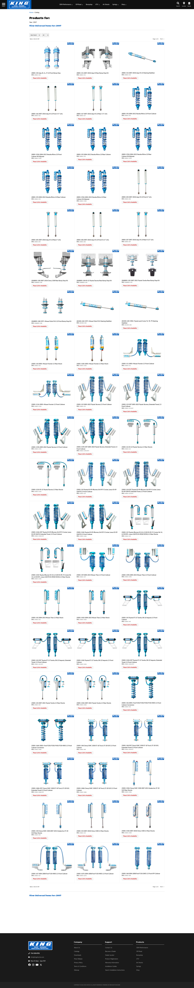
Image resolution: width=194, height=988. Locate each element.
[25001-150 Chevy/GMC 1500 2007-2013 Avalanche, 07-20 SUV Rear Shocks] (51, 815)
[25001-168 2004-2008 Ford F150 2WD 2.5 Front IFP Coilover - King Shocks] (160, 844)
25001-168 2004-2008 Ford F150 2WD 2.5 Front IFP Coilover (141, 873)
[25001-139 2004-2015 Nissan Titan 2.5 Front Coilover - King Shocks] (115, 545)
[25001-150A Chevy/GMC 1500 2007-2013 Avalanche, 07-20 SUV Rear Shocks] (142, 772)
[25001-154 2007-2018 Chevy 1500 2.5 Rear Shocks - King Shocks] (115, 801)
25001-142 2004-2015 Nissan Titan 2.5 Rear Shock (47, 617)
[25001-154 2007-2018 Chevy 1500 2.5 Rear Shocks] (97, 815)
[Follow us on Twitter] (41, 965)
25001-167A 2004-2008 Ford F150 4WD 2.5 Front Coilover (95, 874)
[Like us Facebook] (29, 965)
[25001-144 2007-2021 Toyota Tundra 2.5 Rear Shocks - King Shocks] (70, 673)
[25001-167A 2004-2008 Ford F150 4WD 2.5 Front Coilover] (97, 858)
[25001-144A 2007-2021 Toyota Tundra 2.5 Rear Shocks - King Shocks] (115, 673)
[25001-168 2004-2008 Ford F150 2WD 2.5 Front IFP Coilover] (142, 858)
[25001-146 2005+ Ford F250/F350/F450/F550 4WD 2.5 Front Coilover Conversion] (142, 687)
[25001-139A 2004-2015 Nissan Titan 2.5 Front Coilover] (142, 559)
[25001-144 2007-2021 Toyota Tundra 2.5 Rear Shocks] (51, 687)
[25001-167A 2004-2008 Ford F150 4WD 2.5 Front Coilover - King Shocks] (115, 844)
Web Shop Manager (114, 984)
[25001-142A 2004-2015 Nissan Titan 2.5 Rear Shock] (97, 602)
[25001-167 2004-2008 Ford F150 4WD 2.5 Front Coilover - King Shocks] (70, 844)
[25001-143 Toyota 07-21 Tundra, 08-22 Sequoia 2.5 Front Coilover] (142, 602)
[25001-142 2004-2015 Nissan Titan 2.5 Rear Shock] (51, 602)
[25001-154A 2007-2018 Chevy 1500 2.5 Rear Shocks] (142, 815)
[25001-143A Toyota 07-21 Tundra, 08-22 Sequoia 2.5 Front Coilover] (97, 644)
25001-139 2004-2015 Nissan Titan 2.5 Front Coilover (93, 575)
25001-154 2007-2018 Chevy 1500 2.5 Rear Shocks (93, 831)
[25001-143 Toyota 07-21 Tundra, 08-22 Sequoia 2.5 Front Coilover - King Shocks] (160, 588)
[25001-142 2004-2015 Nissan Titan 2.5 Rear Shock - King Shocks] (70, 588)
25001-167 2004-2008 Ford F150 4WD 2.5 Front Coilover (49, 874)
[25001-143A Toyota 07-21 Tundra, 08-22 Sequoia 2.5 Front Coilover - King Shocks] (115, 630)
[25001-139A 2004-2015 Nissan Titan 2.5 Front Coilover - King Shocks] (160, 545)
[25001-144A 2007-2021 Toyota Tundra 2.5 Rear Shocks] (97, 687)
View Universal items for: (45, 895)
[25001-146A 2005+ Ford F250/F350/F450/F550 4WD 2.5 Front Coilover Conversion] (51, 730)
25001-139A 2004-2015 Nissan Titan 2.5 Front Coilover (139, 575)
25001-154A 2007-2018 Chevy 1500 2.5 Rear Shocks (138, 831)
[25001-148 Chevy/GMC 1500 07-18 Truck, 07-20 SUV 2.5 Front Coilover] (97, 730)
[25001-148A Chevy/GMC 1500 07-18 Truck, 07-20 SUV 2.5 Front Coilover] (97, 772)
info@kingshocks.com (37, 957)
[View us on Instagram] (33, 965)
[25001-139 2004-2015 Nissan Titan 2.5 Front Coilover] (97, 559)
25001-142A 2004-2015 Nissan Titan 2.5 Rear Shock (93, 617)
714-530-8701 (35, 953)
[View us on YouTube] (37, 965)
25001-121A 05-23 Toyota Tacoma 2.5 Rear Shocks (47, 489)
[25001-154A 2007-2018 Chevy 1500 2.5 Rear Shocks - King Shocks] (160, 801)
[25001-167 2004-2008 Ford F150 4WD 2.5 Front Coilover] (51, 858)
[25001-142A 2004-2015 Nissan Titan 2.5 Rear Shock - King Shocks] (115, 588)
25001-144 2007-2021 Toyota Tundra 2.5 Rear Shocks (48, 703)
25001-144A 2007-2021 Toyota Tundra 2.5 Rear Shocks (94, 703)
